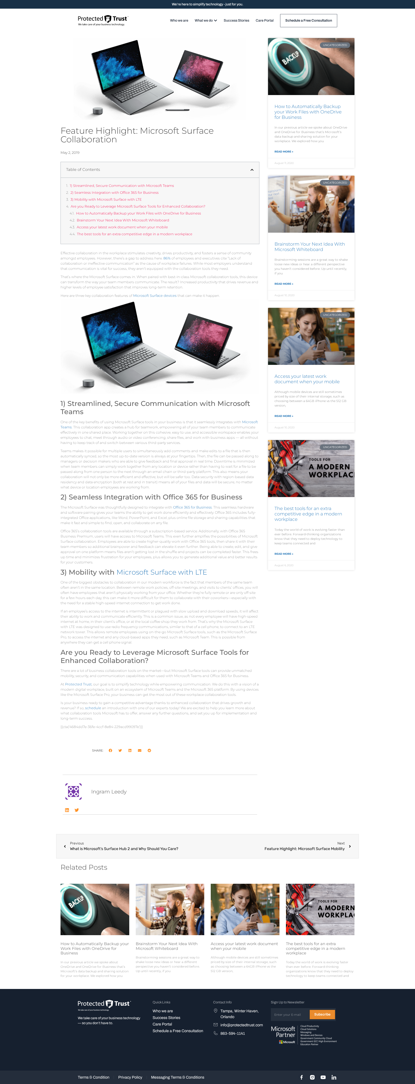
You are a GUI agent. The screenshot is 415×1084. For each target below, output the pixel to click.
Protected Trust (78, 684)
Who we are (163, 1011)
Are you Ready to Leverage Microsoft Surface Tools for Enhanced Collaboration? (138, 206)
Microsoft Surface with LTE (162, 572)
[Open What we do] (215, 20)
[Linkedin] (67, 810)
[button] (252, 170)
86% (167, 258)
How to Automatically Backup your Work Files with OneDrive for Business (138, 213)
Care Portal (162, 1024)
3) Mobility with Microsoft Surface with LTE (106, 199)
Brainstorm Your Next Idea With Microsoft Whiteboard (123, 220)
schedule (93, 708)
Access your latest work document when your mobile (122, 227)
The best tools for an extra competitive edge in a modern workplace (134, 234)
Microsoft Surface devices (155, 296)
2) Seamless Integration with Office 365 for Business (114, 193)
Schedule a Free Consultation (178, 1031)
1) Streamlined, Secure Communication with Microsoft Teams (122, 186)
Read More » (284, 151)
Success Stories (166, 1018)
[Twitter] (76, 810)
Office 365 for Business (192, 507)
